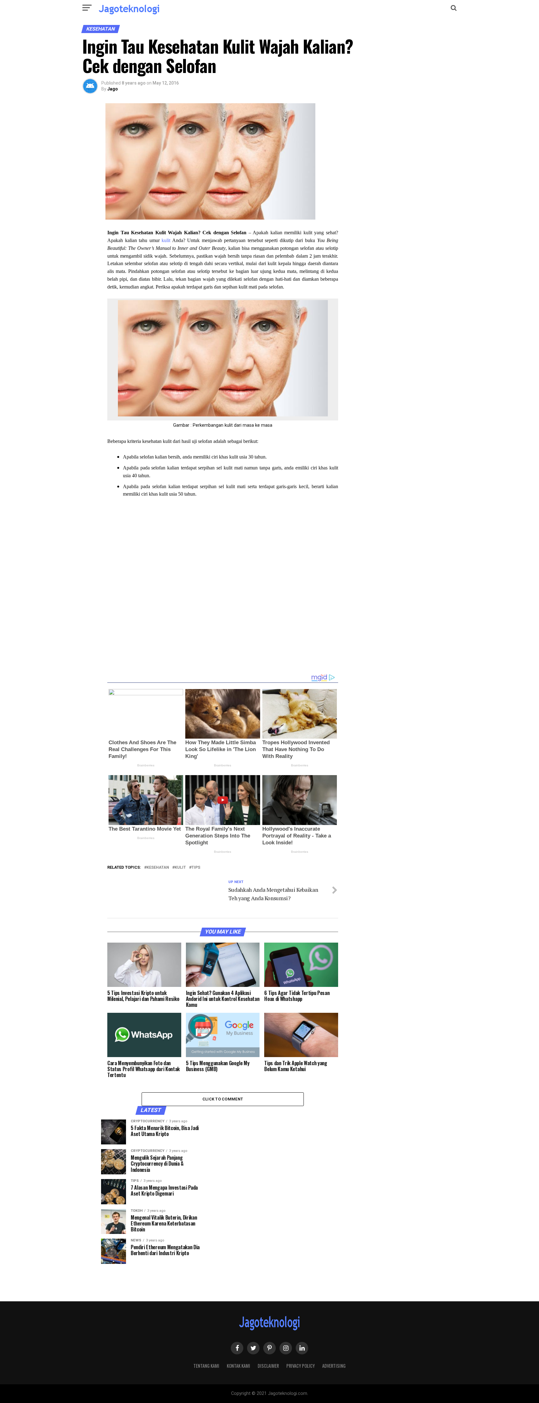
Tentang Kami (206, 1365)
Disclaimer (268, 1365)
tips (196, 868)
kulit (166, 240)
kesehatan (158, 868)
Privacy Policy (300, 1365)
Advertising (334, 1365)
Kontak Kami (238, 1365)
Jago (112, 88)
